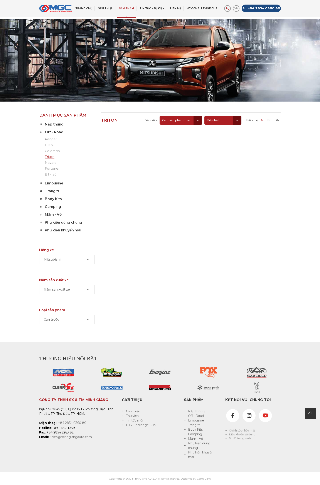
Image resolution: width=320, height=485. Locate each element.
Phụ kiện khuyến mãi (200, 454)
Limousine (196, 420)
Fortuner (52, 169)
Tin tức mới (134, 420)
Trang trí (194, 425)
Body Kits (195, 429)
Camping (195, 434)
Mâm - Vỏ (195, 439)
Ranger (51, 139)
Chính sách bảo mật (242, 430)
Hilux (49, 145)
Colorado (52, 151)
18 (269, 120)
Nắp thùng (196, 411)
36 (277, 120)
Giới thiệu (133, 411)
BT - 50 (51, 174)
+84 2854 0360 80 (72, 423)
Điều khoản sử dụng (242, 434)
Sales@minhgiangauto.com (71, 437)
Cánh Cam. (204, 478)
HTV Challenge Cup (141, 425)
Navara (50, 163)
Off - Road (196, 416)
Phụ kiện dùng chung (199, 445)
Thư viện (132, 416)
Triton (49, 157)
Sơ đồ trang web (240, 438)
